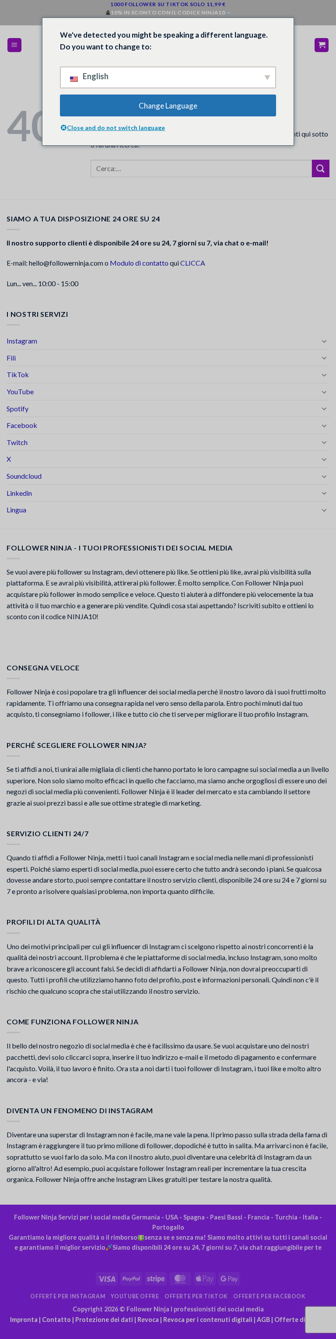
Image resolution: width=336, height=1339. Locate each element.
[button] (14, 45)
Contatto (56, 1319)
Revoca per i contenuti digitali (207, 1319)
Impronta (24, 1319)
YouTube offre (135, 1296)
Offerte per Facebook (269, 1296)
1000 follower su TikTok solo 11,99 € (168, 4)
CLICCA (192, 263)
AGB (263, 1319)
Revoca (148, 1319)
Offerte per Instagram (67, 1296)
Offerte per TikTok (196, 1296)
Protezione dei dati (104, 1319)
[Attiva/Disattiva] (324, 341)
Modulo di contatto (139, 263)
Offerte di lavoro (300, 1319)
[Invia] (320, 168)
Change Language (168, 105)
